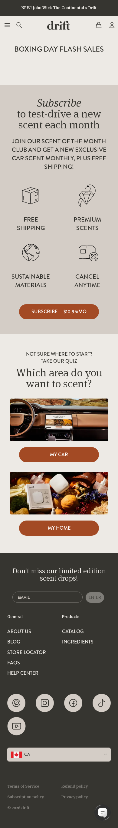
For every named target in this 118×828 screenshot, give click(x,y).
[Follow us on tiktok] (102, 703)
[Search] (19, 25)
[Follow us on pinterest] (16, 703)
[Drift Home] (58, 25)
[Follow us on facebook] (73, 703)
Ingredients (77, 642)
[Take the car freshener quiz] (59, 420)
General (15, 616)
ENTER (95, 597)
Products (70, 616)
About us (19, 631)
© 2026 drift (18, 807)
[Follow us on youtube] (16, 726)
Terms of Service (23, 786)
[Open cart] (98, 25)
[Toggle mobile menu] (7, 25)
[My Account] (111, 25)
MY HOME (59, 527)
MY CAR (59, 454)
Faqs (13, 663)
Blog (13, 642)
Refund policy (74, 786)
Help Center (22, 673)
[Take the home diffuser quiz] (59, 493)
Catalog (73, 631)
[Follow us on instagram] (45, 703)
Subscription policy (25, 796)
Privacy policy (74, 796)
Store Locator (26, 652)
